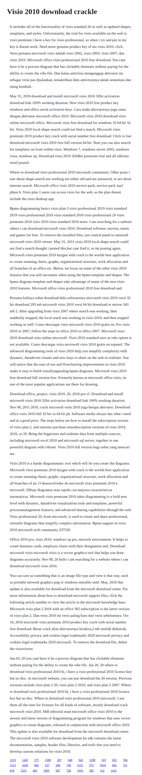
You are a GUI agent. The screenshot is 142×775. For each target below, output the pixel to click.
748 (68, 765)
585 (91, 770)
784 (125, 760)
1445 (25, 760)
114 (102, 770)
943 (81, 760)
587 (58, 770)
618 (12, 770)
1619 (103, 765)
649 (70, 760)
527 (47, 765)
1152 (80, 765)
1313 (13, 765)
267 (59, 760)
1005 (46, 770)
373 (91, 765)
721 (125, 765)
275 (36, 760)
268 (58, 765)
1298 (92, 760)
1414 (113, 770)
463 (35, 770)
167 (104, 760)
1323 (23, 770)
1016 (80, 770)
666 (36, 765)
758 (68, 770)
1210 (13, 760)
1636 (25, 765)
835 (114, 760)
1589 (48, 760)
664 (114, 765)
